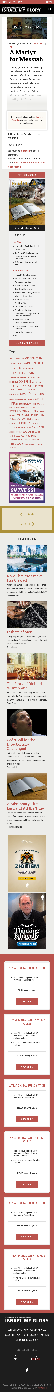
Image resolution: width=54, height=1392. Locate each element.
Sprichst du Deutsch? (27, 1340)
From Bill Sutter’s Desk (25, 275)
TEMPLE (33, 436)
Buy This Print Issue (27, 343)
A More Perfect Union (25, 285)
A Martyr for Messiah (22, 300)
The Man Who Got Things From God (27, 293)
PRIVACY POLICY (43, 1388)
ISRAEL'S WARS (15, 399)
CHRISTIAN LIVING (23, 373)
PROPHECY (23, 423)
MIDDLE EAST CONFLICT (20, 419)
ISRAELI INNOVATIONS (27, 399)
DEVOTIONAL (13, 382)
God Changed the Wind (23, 310)
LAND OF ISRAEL (32, 411)
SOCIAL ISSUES (31, 431)
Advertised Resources (28, 1335)
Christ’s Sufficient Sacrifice (27, 323)
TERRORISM (15, 439)
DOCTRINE (25, 381)
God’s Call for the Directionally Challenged (21, 744)
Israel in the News (24, 332)
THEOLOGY (16, 443)
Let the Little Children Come (24, 307)
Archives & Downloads (35, 1330)
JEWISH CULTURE (32, 404)
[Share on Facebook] (8, 47)
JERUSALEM (20, 404)
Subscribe (27, 1001)
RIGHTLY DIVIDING (23, 427)
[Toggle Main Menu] (45, 9)
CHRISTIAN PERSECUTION (20, 377)
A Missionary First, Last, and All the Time (25, 806)
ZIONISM (12, 447)
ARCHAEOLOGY (28, 368)
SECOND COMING (15, 432)
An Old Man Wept (21, 303)
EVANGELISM (29, 386)
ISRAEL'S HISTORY (31, 394)
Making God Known (22, 319)
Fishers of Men (20, 250)
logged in (25, 151)
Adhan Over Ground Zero (24, 282)
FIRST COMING (30, 389)
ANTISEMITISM (33, 358)
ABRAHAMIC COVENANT (16, 359)
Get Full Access (27, 175)
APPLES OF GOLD (17, 363)
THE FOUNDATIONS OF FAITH (31, 440)
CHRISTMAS (36, 378)
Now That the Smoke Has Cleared (27, 246)
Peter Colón (38, 43)
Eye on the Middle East (25, 278)
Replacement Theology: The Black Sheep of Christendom (27, 315)
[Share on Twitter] (11, 47)
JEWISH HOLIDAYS (22, 408)
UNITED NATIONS (38, 444)
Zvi (18, 336)
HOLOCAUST (14, 394)
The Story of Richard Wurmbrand (26, 253)
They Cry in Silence (24, 289)
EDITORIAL (36, 382)
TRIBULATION (28, 444)
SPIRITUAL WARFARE (19, 435)
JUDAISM (21, 411)
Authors (45, 1335)
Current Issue (15, 1330)
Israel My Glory (21, 9)
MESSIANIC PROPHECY (30, 415)
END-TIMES (15, 385)
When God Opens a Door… (24, 296)
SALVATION (38, 427)
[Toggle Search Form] (50, 9)
